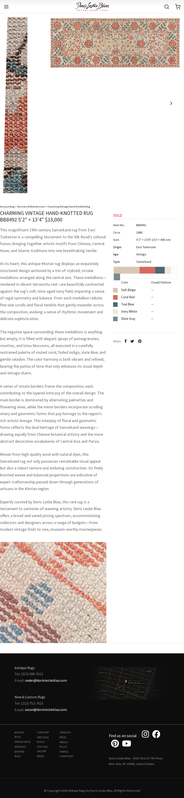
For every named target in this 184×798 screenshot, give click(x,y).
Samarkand (143, 262)
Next (171, 103)
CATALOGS (65, 732)
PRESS (62, 737)
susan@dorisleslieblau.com (46, 709)
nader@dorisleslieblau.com (46, 680)
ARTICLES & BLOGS (43, 739)
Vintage (141, 254)
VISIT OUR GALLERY (42, 749)
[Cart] (177, 6)
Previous (12, 103)
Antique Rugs (7, 206)
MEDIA (40, 756)
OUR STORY (43, 732)
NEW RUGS (20, 746)
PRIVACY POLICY (63, 744)
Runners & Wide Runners (31, 206)
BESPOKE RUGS (19, 754)
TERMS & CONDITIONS (66, 754)
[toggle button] (6, 7)
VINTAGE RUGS (22, 741)
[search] (166, 6)
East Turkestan (146, 247)
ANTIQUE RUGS (19, 734)
